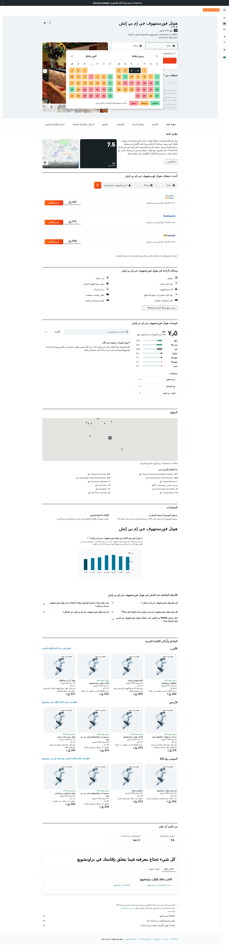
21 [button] (151, 89)
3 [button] (131, 70)
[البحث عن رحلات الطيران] (224, 18)
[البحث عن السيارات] (224, 29)
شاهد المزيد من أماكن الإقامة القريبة (56, 648)
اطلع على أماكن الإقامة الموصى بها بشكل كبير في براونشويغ (66, 758)
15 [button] (144, 83)
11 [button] (125, 76)
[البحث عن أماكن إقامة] (224, 23)
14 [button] (151, 83)
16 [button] (138, 83)
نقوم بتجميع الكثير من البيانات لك (160, 920)
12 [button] (119, 76)
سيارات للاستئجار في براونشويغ (160, 885)
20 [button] (157, 89)
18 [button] (125, 83)
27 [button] (157, 96)
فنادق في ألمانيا (144, 939)
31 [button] (72, 96)
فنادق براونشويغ (131, 939)
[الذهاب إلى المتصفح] (224, 36)
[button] (3, 3)
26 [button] (119, 89)
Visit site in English (101, 3)
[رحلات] (224, 49)
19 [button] (119, 83)
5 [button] (119, 70)
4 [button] (125, 70)
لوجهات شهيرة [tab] (154, 869)
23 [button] (138, 89)
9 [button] (138, 76)
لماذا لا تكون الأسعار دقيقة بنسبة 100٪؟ (157, 925)
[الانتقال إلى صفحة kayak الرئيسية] (211, 10)
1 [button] (144, 70)
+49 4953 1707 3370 (168, 37)
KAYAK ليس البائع (167, 916)
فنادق (166, 939)
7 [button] (150, 76)
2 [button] (138, 70)
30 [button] (138, 96)
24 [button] (131, 89)
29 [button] (144, 96)
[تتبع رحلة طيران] (224, 42)
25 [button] (125, 89)
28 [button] (150, 96)
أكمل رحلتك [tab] (168, 869)
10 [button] (132, 76)
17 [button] (132, 83)
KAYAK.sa (174, 939)
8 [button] (144, 76)
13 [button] (157, 83)
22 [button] (144, 89)
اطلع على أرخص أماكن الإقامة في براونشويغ (59, 702)
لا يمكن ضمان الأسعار (127, 908)
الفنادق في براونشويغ (122, 885)
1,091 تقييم (164, 30)
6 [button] (157, 76)
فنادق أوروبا (157, 939)
